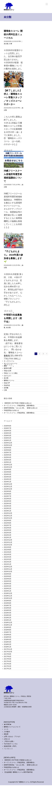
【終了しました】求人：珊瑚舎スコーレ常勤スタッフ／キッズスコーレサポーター (13, 97)
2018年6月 (7, 635)
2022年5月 (7, 530)
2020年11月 (8, 569)
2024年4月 (7, 474)
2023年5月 (7, 501)
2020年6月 (7, 579)
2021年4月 (7, 557)
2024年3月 (7, 477)
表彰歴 (6, 734)
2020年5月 (7, 581)
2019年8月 (7, 603)
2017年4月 (7, 661)
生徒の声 (7, 383)
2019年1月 (7, 620)
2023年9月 (7, 491)
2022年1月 (7, 537)
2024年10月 (8, 467)
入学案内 (7, 732)
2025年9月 (7, 448)
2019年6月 (7, 608)
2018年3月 (7, 642)
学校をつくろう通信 (10, 373)
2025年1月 (7, 462)
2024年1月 (7, 482)
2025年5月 (7, 455)
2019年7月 (7, 605)
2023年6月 (7, 499)
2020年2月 (7, 588)
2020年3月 (7, 586)
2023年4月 (7, 503)
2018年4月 (7, 639)
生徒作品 (7, 385)
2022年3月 (7, 533)
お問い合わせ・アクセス (12, 736)
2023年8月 (7, 494)
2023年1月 (7, 511)
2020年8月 (7, 576)
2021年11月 (8, 542)
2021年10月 (8, 545)
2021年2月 (7, 562)
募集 (5, 366)
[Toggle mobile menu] (47, 4)
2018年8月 (7, 630)
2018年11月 (8, 625)
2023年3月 (7, 506)
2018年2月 (7, 644)
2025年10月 (8, 445)
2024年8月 (7, 472)
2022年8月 (7, 523)
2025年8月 (7, 450)
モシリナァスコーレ (10, 363)
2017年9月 (7, 654)
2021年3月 (7, 559)
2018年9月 (7, 627)
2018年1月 (7, 647)
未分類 (6, 44)
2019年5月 (7, 610)
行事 (10, 44)
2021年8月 (7, 550)
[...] (15, 144)
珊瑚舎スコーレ (9, 380)
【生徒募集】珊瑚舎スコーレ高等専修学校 (18, 772)
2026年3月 (7, 435)
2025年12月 (8, 443)
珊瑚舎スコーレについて (12, 727)
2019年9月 (7, 601)
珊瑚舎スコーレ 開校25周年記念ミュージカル (13, 34)
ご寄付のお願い (9, 741)
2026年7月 (7, 428)
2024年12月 (8, 465)
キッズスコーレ (9, 361)
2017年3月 (7, 664)
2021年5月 (7, 554)
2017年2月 (7, 666)
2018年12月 (8, 622)
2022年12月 (8, 513)
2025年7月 (7, 452)
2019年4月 (7, 613)
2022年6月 (7, 528)
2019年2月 (7, 618)
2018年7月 (7, 632)
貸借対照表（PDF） (10, 746)
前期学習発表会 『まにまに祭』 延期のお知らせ (20, 408)
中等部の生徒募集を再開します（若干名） (13, 318)
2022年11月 (8, 516)
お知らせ (7, 739)
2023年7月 (7, 496)
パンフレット (8, 749)
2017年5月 (7, 659)
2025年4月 (7, 457)
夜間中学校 (7, 368)
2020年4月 (7, 584)
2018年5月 (7, 637)
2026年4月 (7, 433)
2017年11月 (8, 649)
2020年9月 (7, 574)
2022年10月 (8, 518)
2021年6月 (7, 552)
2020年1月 (7, 591)
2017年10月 (8, 652)
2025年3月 (7, 460)
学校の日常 (7, 371)
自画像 (6, 388)
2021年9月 (7, 547)
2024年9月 (7, 469)
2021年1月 (7, 564)
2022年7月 (7, 525)
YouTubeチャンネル (11, 744)
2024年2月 (7, 479)
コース (6, 729)
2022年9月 (7, 520)
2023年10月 (8, 489)
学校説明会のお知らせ (11, 410)
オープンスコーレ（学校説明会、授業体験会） (20, 405)
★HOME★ (7, 724)
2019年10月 (8, 598)
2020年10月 (8, 571)
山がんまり (7, 376)
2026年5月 (7, 431)
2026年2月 (7, 438)
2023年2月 (7, 508)
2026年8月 (7, 426)
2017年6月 (7, 656)
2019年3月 (7, 615)
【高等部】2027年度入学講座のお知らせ (18, 403)
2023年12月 (8, 484)
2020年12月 (8, 567)
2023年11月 (8, 486)
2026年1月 (7, 440)
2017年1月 (7, 669)
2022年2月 (7, 535)
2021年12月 (8, 540)
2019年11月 (8, 596)
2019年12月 (8, 593)
